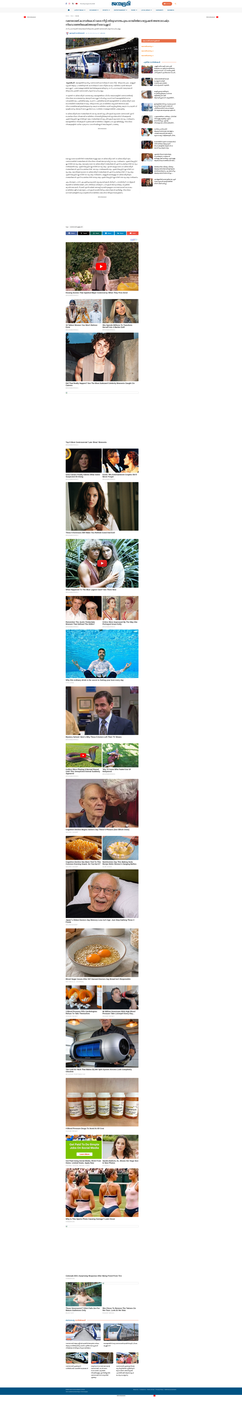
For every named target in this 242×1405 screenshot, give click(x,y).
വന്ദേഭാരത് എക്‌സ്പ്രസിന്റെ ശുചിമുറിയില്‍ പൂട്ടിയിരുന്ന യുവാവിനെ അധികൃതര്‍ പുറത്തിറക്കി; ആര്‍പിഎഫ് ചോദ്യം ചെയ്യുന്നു (125, 1370)
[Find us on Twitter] (73, 4)
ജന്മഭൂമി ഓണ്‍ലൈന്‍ (77, 33)
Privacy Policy (159, 1389)
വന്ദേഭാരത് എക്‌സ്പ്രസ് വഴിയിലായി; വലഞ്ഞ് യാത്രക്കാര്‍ (77, 1367)
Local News (145, 10)
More (133, 10)
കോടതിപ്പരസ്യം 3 (147, 56)
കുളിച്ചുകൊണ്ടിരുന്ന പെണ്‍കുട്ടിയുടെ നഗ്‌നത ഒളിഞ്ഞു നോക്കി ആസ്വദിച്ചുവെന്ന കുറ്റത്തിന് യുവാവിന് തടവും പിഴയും (164, 95)
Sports (105, 10)
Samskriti (159, 10)
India (68, 1339)
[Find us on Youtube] (77, 4)
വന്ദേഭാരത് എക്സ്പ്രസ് (76, 227)
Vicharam (93, 10)
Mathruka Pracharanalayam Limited (76, 1389)
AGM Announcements (170, 1389)
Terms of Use (150, 1389)
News (72, 16)
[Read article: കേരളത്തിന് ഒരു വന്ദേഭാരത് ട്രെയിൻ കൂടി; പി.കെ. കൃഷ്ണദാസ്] (121, 1332)
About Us (135, 1389)
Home (67, 16)
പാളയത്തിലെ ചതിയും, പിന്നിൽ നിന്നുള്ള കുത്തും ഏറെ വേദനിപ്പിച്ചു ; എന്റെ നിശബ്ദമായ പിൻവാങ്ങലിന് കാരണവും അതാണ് (165, 120)
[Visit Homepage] (121, 4)
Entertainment (119, 10)
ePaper (168, 4)
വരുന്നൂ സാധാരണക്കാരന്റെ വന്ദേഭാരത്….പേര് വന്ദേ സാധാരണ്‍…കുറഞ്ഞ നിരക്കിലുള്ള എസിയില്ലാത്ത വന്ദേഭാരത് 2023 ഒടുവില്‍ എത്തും (100, 1371)
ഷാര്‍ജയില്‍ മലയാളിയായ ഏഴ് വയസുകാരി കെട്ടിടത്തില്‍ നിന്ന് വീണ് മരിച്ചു (165, 181)
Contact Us (143, 1389)
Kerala (77, 16)
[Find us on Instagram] (69, 4)
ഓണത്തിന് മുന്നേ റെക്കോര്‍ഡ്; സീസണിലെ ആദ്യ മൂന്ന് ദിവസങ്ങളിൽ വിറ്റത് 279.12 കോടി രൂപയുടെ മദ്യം (165, 145)
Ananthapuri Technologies (81, 1392)
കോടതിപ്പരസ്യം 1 (147, 46)
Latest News (79, 10)
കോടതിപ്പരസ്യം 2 (147, 51)
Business (171, 10)
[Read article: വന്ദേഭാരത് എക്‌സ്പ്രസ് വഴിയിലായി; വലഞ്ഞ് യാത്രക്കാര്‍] (77, 1358)
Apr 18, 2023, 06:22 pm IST (93, 33)
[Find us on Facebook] (66, 4)
